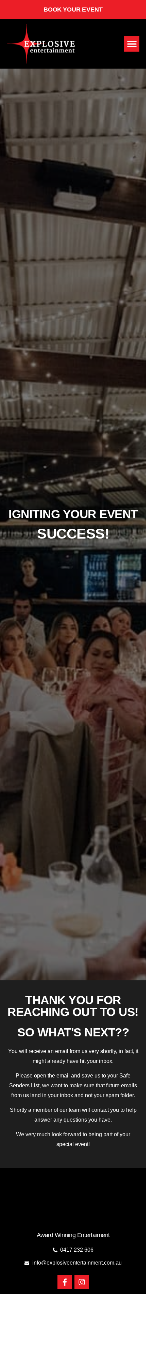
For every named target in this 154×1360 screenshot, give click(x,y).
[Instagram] (81, 1282)
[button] (131, 44)
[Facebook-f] (64, 1282)
